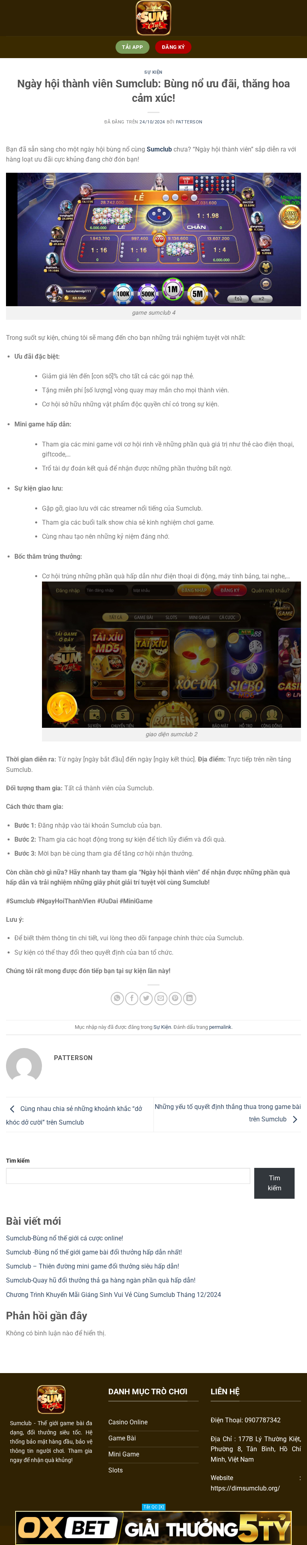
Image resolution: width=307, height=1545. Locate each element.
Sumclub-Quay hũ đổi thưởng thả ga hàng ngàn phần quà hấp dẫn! (100, 1280)
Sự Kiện (153, 72)
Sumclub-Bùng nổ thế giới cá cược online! (64, 1238)
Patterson (189, 122)
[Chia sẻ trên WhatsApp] (117, 998)
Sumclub (159, 149)
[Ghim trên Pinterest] (175, 998)
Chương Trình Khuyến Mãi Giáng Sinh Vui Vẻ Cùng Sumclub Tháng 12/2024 (113, 1295)
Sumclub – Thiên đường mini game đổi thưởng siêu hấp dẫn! (92, 1266)
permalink (220, 1027)
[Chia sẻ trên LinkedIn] (189, 998)
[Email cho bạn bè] (160, 998)
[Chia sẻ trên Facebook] (131, 998)
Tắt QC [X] (154, 1507)
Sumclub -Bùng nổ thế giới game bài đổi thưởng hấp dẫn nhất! (94, 1252)
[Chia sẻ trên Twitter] (146, 998)
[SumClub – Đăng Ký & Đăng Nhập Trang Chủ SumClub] (153, 18)
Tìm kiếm (18, 1160)
